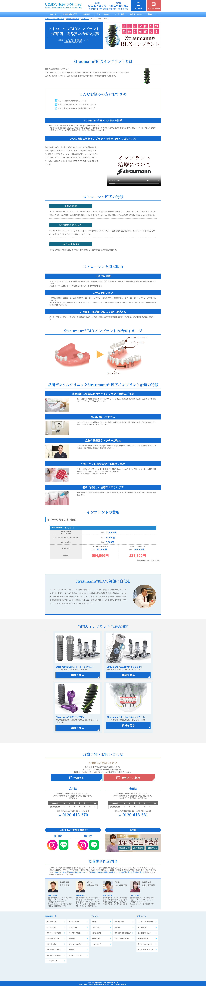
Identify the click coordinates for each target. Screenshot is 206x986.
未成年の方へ (96, 938)
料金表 (94, 922)
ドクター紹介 (119, 14)
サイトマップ (96, 944)
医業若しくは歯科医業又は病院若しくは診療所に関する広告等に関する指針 (119, 872)
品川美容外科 (142, 927)
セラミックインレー (53, 938)
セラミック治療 (74, 922)
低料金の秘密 (96, 933)
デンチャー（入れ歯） (76, 955)
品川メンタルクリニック (145, 950)
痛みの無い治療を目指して (123, 933)
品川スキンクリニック (145, 944)
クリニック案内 (103, 14)
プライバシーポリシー (122, 938)
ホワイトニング (51, 922)
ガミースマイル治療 (75, 944)
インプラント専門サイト (145, 922)
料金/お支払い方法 (70, 14)
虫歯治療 (72, 938)
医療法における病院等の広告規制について (71, 872)
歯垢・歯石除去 (51, 944)
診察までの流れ (136, 14)
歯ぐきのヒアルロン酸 (54, 955)
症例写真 (86, 14)
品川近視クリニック (144, 933)
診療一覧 (53, 14)
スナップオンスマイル (54, 950)
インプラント (73, 927)
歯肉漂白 (72, 950)
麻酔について (153, 14)
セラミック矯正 (51, 927)
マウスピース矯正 (74, 933)
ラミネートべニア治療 (54, 933)
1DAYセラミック (52, 961)
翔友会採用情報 (143, 938)
